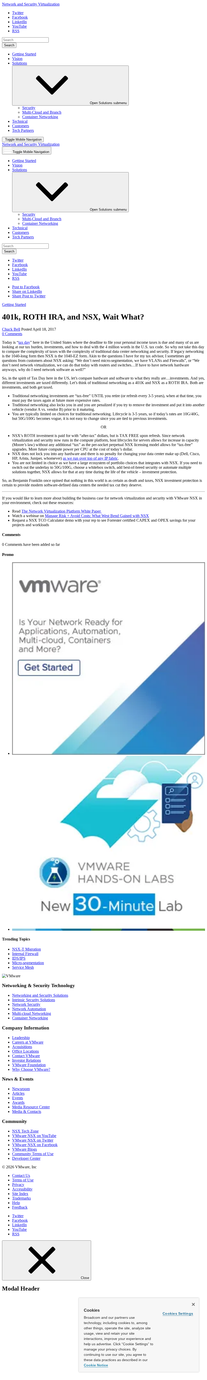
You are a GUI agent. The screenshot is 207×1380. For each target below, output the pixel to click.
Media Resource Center (31, 1107)
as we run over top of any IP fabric (90, 458)
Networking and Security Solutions (40, 995)
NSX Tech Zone (25, 1131)
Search (9, 45)
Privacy (18, 1184)
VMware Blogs (24, 1149)
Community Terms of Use (33, 1154)
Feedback (20, 1207)
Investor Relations (26, 1060)
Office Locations (25, 1051)
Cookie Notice (96, 1365)
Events (17, 1098)
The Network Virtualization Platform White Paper (61, 511)
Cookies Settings (178, 1313)
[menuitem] (28, 108)
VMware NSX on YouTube (34, 1136)
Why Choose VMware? (31, 1069)
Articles (18, 1093)
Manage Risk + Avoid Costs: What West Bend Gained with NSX (97, 516)
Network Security (26, 1004)
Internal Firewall (25, 954)
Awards (18, 1102)
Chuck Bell (11, 329)
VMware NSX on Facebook (35, 1145)
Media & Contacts (26, 1111)
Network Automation (29, 1009)
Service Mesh (23, 967)
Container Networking (30, 1018)
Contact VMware (26, 1056)
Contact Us (21, 1175)
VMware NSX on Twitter (32, 1140)
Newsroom (21, 1089)
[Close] (193, 1304)
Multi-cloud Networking (31, 1013)
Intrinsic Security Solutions (33, 1000)
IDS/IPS (18, 958)
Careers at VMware (27, 1042)
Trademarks (21, 1198)
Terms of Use (23, 1180)
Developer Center (26, 1158)
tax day (24, 342)
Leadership (21, 1038)
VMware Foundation (29, 1065)
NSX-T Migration (26, 949)
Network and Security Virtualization (31, 4)
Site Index (20, 1193)
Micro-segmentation (28, 963)
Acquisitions (22, 1047)
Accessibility (22, 1189)
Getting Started (14, 304)
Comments (12, 334)
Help (16, 1203)
